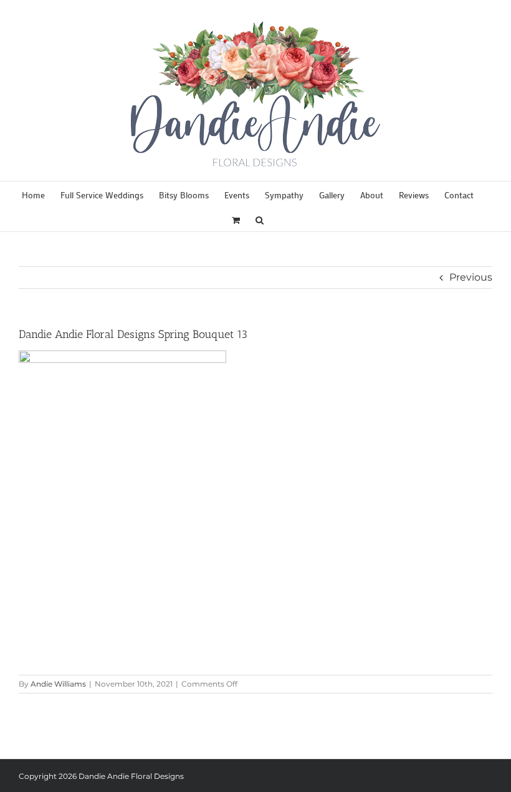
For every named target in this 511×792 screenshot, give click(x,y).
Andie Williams (58, 683)
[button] (260, 218)
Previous (470, 277)
